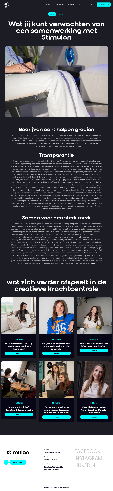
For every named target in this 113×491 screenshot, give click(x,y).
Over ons (47, 4)
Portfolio (71, 4)
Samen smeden (104, 4)
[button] (58, 4)
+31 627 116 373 (50, 459)
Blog (80, 4)
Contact (90, 4)
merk (93, 263)
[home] (6, 4)
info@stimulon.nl (52, 452)
